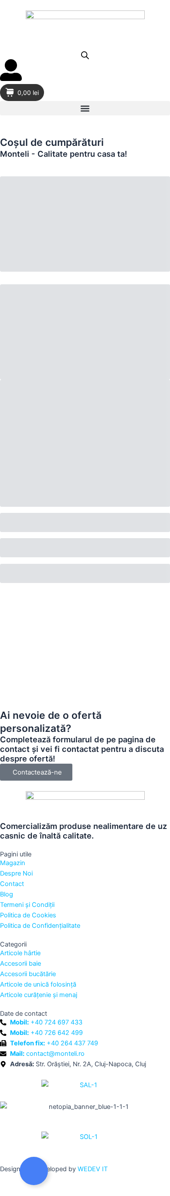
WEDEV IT (93, 1169)
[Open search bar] (85, 55)
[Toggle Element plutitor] (34, 1171)
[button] (85, 108)
